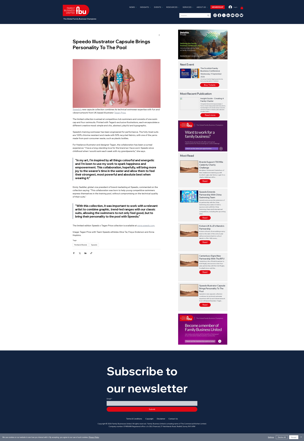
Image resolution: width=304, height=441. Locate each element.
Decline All (282, 437)
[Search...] (208, 15)
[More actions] (159, 34)
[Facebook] (219, 15)
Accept (293, 437)
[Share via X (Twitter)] (79, 253)
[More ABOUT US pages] (207, 7)
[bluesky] (241, 15)
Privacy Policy (94, 437)
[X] (224, 15)
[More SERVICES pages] (192, 7)
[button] (210, 115)
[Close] (301, 437)
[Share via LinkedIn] (85, 253)
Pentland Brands (80, 245)
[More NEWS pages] (136, 7)
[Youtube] (232, 15)
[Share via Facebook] (74, 253)
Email (109, 399)
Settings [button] (271, 437)
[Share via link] (91, 253)
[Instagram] (215, 15)
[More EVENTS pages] (162, 7)
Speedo (94, 245)
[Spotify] (237, 15)
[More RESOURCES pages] (178, 7)
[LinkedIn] (228, 15)
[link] (241, 7)
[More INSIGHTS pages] (150, 7)
